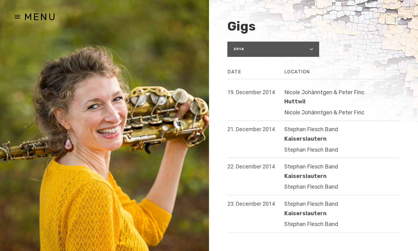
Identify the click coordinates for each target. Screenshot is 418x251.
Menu (40, 17)
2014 (238, 49)
